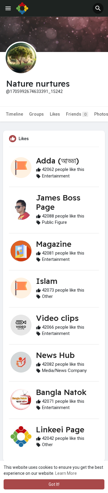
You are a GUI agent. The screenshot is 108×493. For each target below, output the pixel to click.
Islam (46, 281)
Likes (55, 114)
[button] (98, 8)
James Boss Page (58, 202)
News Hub (55, 355)
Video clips (57, 318)
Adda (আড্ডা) (57, 161)
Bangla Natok (61, 392)
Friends (76, 114)
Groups (36, 114)
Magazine (53, 244)
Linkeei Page (60, 429)
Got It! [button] (54, 484)
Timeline (14, 114)
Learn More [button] (66, 473)
